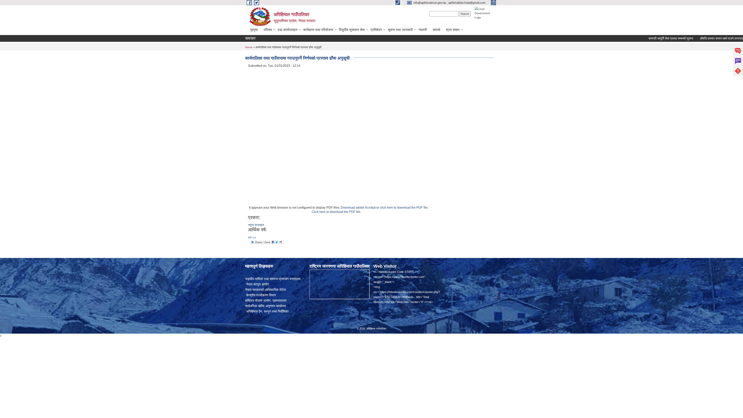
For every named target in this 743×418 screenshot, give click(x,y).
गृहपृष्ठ (254, 30)
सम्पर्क (436, 30)
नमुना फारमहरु (256, 225)
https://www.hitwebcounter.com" (405, 276)
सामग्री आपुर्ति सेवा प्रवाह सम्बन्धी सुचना (654, 38)
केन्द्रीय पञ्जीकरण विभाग (260, 295)
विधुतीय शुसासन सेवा (352, 30)
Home (249, 47)
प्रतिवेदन (376, 30)
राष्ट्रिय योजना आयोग (257, 300)
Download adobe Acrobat (358, 207)
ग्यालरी (423, 30)
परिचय (268, 30)
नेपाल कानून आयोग (257, 284)
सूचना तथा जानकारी (400, 30)
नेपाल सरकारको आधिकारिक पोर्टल (265, 290)
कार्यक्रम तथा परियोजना (318, 30)
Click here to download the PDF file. (336, 211)
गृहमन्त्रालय (279, 300)
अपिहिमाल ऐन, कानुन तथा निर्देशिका (266, 311)
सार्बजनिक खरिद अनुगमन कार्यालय (265, 306)
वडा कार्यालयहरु (287, 30)
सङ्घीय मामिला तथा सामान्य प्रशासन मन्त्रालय (272, 279)
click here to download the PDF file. (404, 207)
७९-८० (252, 237)
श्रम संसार (453, 30)
